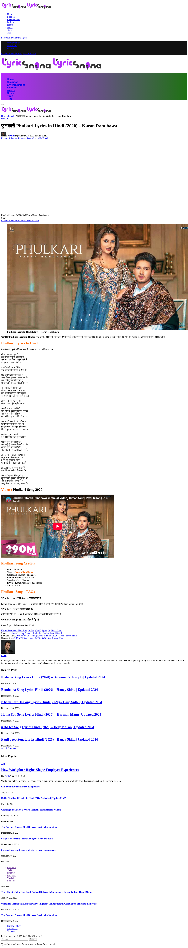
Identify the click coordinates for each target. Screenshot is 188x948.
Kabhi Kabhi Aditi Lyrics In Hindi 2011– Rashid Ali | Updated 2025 (33, 798)
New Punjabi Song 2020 (29, 630)
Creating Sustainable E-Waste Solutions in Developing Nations (31, 809)
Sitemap (10, 48)
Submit (33, 939)
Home (10, 14)
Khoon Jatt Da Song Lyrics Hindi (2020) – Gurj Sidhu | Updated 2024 (51, 702)
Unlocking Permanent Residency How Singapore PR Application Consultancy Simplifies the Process (49, 903)
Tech (9, 30)
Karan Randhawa (24, 572)
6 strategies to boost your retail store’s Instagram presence (29, 850)
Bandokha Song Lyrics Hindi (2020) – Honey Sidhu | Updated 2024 (49, 690)
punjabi (46, 630)
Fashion (10, 22)
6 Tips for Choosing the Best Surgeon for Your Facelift (27, 838)
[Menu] (2, 104)
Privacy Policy (13, 43)
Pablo (12, 135)
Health (10, 25)
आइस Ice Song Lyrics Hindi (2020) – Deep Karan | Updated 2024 (47, 727)
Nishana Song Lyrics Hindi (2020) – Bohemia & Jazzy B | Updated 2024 (53, 677)
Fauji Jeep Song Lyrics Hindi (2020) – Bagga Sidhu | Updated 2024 (49, 739)
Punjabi (5, 118)
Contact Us (12, 46)
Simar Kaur (56, 630)
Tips (9, 32)
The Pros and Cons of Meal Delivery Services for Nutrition (29, 827)
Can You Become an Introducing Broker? (21, 786)
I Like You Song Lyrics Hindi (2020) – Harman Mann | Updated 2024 (51, 714)
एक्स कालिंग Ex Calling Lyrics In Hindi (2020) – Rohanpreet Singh (46, 635)
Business (11, 17)
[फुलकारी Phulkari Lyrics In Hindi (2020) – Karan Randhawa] (57, 212)
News (9, 27)
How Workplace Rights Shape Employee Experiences (40, 770)
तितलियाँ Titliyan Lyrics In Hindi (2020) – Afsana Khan (38, 638)
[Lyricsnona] (52, 71)
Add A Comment (9, 748)
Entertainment (13, 19)
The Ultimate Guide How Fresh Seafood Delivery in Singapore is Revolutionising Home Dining (46, 892)
